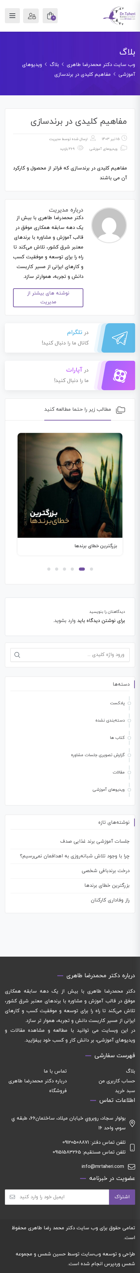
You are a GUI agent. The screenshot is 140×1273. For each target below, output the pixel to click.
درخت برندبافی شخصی (106, 870)
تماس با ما (55, 1071)
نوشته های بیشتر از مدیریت (48, 298)
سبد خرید (125, 1091)
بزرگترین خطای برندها (96, 546)
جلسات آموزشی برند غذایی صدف (95, 841)
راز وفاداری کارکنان (110, 900)
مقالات (119, 772)
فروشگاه (58, 1091)
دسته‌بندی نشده (110, 721)
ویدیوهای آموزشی (104, 148)
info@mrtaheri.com (103, 1166)
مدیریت (55, 139)
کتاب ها (117, 738)
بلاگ (130, 1071)
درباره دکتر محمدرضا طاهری (37, 1081)
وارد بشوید (65, 620)
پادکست (117, 703)
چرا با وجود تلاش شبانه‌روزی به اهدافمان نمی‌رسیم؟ (75, 856)
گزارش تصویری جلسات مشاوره (98, 755)
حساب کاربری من (117, 1081)
